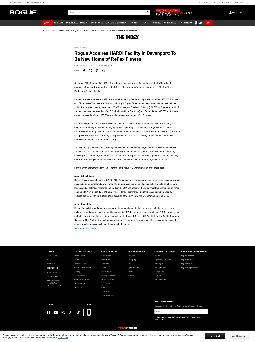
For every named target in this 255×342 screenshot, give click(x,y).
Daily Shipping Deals (167, 10)
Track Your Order (80, 264)
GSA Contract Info (107, 284)
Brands (130, 272)
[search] (109, 12)
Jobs (48, 260)
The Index (53, 30)
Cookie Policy (105, 292)
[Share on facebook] (84, 70)
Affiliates (157, 276)
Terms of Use (105, 260)
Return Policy (159, 320)
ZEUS (129, 264)
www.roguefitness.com (85, 228)
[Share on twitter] (90, 70)
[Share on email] (103, 70)
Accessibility (105, 264)
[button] (147, 12)
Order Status (226, 2)
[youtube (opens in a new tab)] (56, 312)
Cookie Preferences (107, 296)
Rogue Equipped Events (189, 268)
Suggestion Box (79, 276)
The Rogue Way (52, 256)
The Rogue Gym (160, 280)
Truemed (131, 276)
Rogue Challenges (187, 260)
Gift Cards (203, 2)
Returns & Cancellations (82, 268)
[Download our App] (89, 312)
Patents (103, 268)
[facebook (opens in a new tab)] (48, 312)
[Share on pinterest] (97, 70)
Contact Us (214, 2)
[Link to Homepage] (23, 12)
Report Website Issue (81, 280)
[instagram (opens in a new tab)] (63, 312)
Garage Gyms (159, 272)
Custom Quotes (79, 256)
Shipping (77, 272)
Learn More (63, 337)
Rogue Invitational (187, 256)
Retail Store (51, 264)
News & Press (65, 30)
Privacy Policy (106, 256)
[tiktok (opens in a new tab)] (78, 312)
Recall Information (107, 280)
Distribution (105, 288)
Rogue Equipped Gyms (162, 260)
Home (44, 30)
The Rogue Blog (160, 268)
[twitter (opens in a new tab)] (70, 312)
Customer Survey (80, 284)
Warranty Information (108, 276)
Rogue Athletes (186, 264)
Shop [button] (46, 23)
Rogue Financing (134, 268)
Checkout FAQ (79, 260)
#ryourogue (158, 264)
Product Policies (106, 272)
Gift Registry (132, 260)
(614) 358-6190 (52, 272)
